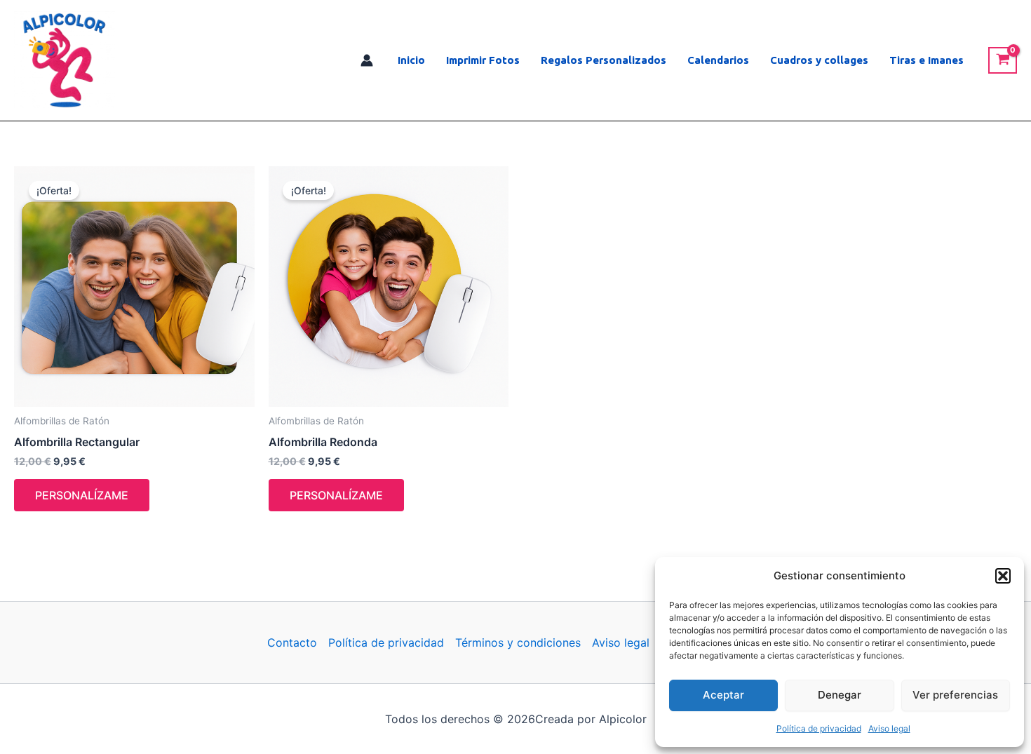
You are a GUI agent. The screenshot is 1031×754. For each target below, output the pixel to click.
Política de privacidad (818, 728)
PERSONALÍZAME (81, 495)
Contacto (292, 642)
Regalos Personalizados (603, 60)
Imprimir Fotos (483, 60)
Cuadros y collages (819, 60)
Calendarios (718, 60)
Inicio (411, 60)
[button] (1003, 576)
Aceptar (723, 694)
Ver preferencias (955, 694)
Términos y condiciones (518, 642)
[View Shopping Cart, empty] (1002, 60)
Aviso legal (889, 728)
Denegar (839, 694)
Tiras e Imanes (926, 60)
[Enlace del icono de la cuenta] (366, 60)
